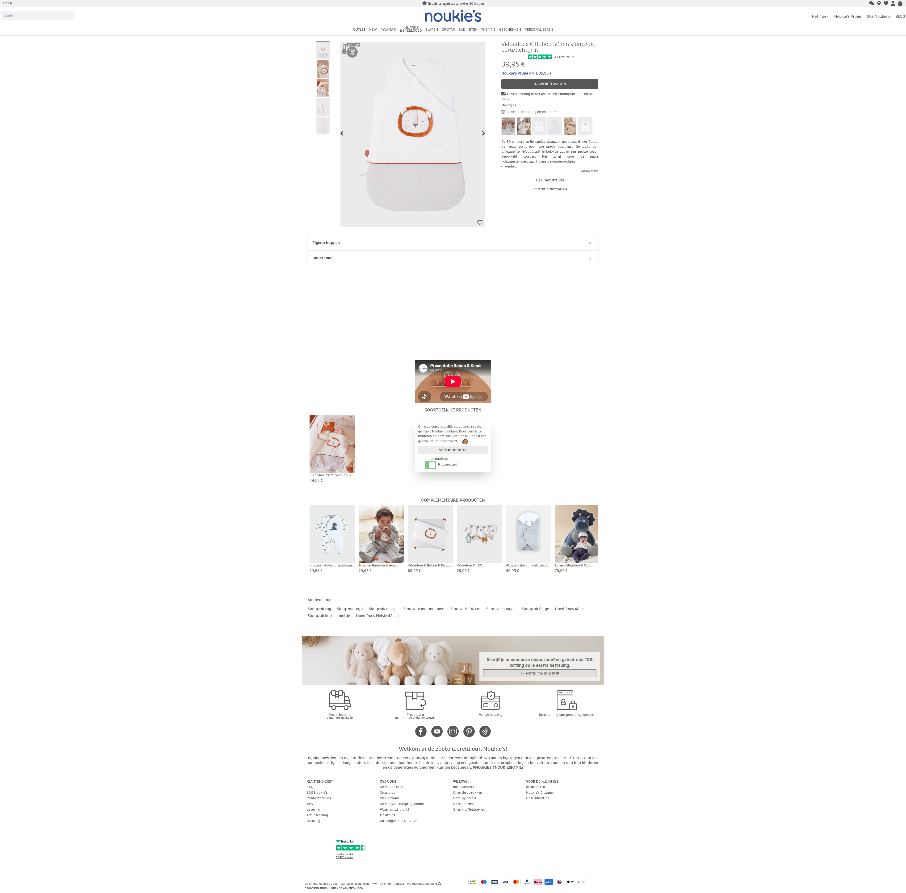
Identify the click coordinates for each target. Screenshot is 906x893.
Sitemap (386, 883)
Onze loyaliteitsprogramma (402, 804)
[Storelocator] (879, 4)
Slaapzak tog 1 (350, 609)
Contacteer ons (319, 798)
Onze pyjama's (464, 798)
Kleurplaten (535, 787)
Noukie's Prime (847, 16)
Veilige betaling (491, 715)
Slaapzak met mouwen (424, 609)
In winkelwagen (550, 84)
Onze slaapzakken (467, 793)
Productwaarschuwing (422, 883)
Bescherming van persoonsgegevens (566, 715)
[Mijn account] (893, 4)
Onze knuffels (463, 804)
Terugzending (317, 815)
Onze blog (387, 793)
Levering (313, 810)
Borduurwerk (463, 787)
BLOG (900, 16)
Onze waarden (391, 787)
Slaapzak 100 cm (465, 609)
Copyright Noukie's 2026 (322, 883)
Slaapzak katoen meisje (329, 615)
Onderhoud (322, 258)
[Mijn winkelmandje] (900, 4)
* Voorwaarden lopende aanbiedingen (334, 888)
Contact (399, 883)
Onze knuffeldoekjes (469, 810)
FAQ (310, 787)
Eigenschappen (326, 242)
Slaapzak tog (319, 609)
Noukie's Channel (540, 793)
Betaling (313, 821)
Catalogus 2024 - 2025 (399, 821)
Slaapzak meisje (383, 609)
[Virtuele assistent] (872, 4)
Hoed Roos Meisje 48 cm (377, 615)
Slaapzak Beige (535, 609)
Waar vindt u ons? (394, 810)
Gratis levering (340, 716)
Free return (415, 716)
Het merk (820, 16)
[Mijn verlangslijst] (886, 4)
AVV (310, 804)
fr (5, 3)
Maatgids (508, 105)
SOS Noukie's (878, 16)
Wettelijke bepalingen (355, 883)
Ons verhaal (389, 798)
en (10, 3)
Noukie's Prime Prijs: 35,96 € (526, 73)
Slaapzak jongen (501, 609)
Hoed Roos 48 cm (570, 609)
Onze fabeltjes (537, 798)
